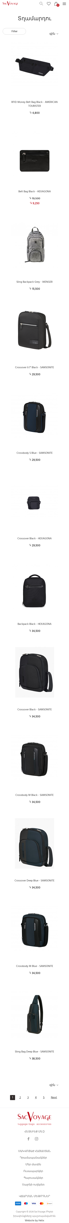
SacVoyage (11, 3)
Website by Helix (34, 1220)
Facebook (28, 1139)
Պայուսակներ (33, 1178)
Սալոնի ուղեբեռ (33, 1184)
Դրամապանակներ (33, 1157)
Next (54, 1097)
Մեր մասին (33, 1164)
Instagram (36, 1139)
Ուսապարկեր (33, 1171)
